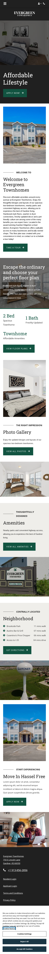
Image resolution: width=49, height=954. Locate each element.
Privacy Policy (9, 900)
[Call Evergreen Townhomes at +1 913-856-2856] (44, 3)
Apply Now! (13, 93)
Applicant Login (10, 885)
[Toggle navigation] (5, 3)
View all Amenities (17, 546)
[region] (24, 930)
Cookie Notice (9, 928)
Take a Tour (13, 247)
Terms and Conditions (13, 893)
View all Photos (16, 451)
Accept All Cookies (24, 949)
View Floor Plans (17, 348)
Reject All (24, 941)
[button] (40, 3)
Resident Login (9, 878)
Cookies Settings (24, 934)
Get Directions (15, 650)
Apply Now (16, 801)
